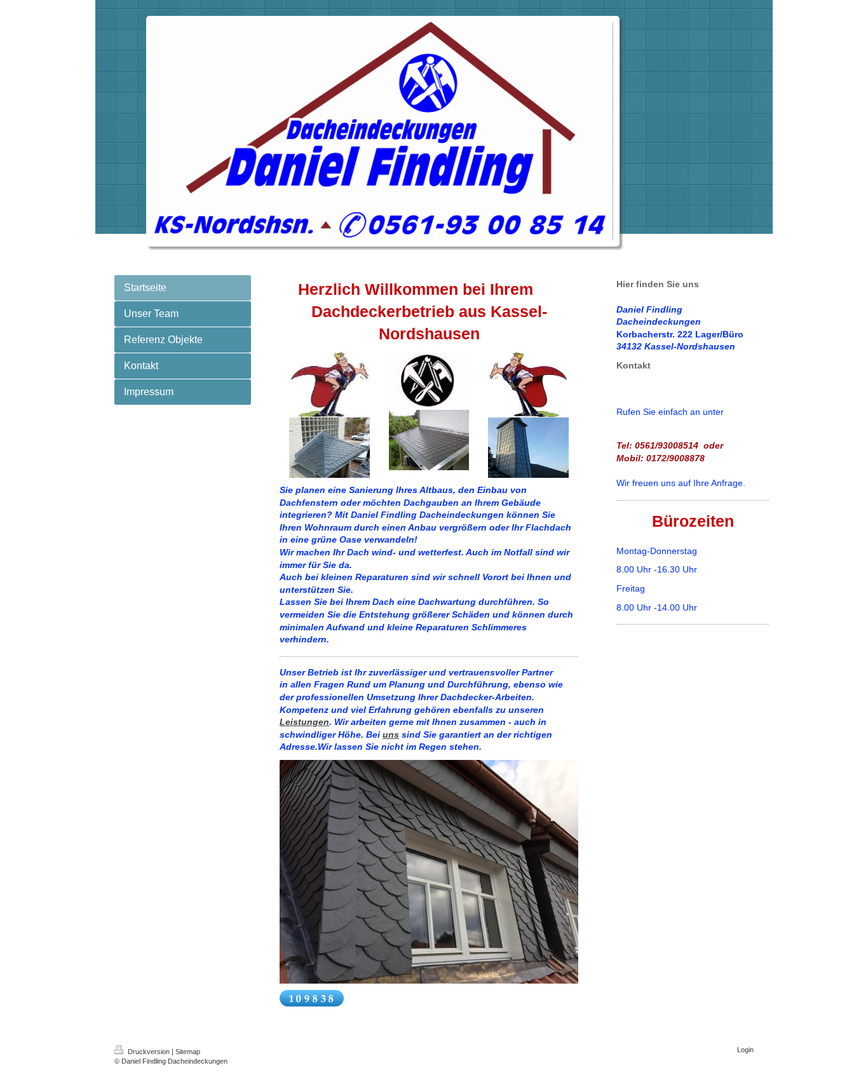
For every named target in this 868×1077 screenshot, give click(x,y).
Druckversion (149, 1051)
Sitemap (187, 1051)
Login (745, 1049)
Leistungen (304, 722)
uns (391, 734)
